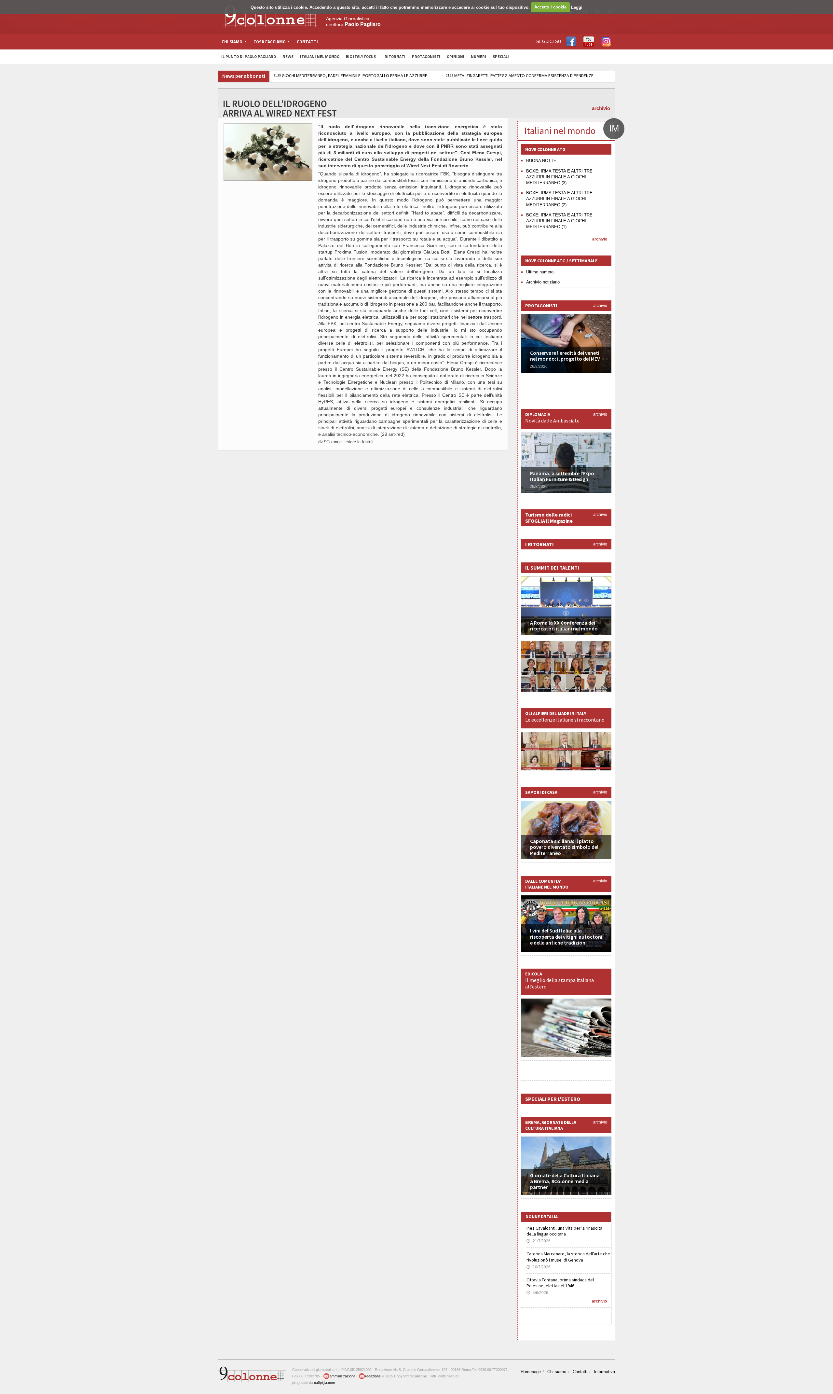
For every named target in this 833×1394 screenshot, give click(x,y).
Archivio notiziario (543, 282)
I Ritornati (393, 56)
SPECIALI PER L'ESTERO (552, 1099)
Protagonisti (426, 56)
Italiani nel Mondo (319, 56)
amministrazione (342, 1376)
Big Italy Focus (361, 56)
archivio (601, 108)
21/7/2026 (538, 1241)
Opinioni (455, 56)
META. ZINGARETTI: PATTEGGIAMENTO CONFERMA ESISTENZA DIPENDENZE (520, 75)
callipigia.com (324, 1383)
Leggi (576, 7)
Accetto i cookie (550, 7)
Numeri (478, 56)
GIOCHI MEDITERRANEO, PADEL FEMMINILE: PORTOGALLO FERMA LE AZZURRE (350, 75)
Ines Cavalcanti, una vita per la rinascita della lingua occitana (564, 1231)
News (288, 56)
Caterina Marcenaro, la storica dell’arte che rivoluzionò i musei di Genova (568, 1257)
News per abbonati (243, 76)
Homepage (531, 1371)
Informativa (604, 1371)
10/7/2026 (538, 1267)
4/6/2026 (537, 1292)
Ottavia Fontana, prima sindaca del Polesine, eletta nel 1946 (560, 1283)
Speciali (501, 56)
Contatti (307, 41)
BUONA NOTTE (541, 160)
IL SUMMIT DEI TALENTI (552, 567)
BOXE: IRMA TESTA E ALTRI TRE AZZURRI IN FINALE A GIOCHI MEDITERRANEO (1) (559, 221)
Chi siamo (556, 1371)
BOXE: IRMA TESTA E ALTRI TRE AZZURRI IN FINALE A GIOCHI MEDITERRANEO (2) (559, 198)
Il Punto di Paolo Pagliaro (248, 56)
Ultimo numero (539, 271)
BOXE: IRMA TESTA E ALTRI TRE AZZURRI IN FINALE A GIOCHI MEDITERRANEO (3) (559, 177)
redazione (373, 1376)
